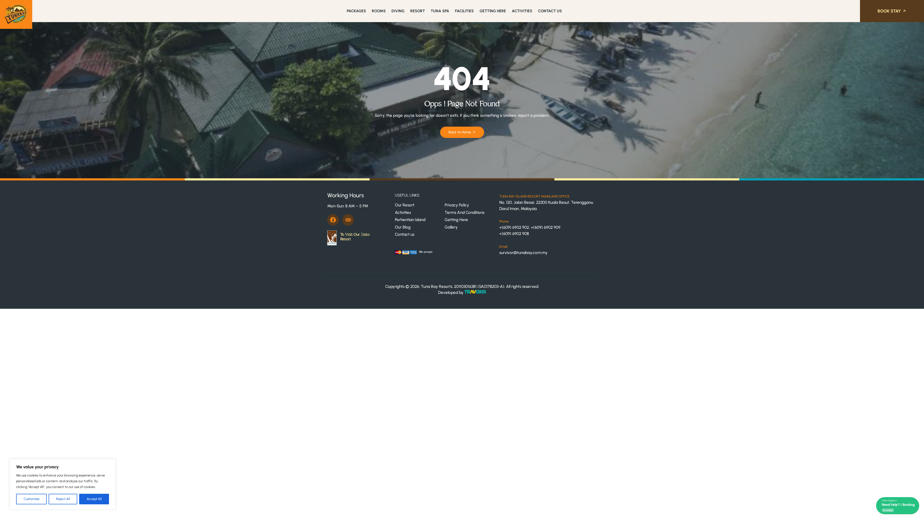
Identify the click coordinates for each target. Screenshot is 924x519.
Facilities (464, 11)
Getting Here (493, 11)
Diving (397, 11)
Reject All (63, 499)
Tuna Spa (440, 11)
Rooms (379, 11)
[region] (63, 484)
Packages (356, 11)
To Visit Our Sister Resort (355, 237)
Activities (522, 11)
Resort (417, 11)
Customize (31, 499)
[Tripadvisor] (348, 220)
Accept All (94, 499)
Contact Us (550, 11)
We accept (425, 251)
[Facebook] (333, 220)
